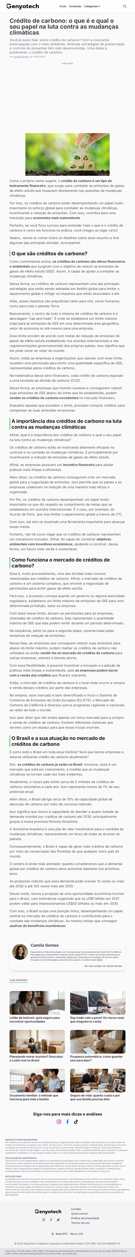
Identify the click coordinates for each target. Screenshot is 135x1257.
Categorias (91, 6)
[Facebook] (67, 1121)
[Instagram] (59, 1121)
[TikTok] (76, 1121)
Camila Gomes (21, 56)
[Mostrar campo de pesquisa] (124, 6)
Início (63, 6)
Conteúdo (75, 6)
